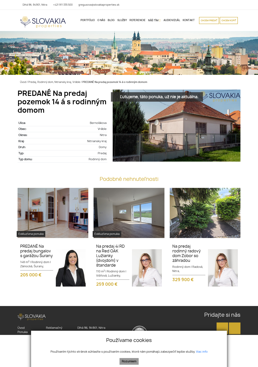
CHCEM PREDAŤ (209, 20)
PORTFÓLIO (88, 20)
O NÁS (101, 20)
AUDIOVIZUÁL (172, 20)
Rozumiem (129, 361)
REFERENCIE (137, 20)
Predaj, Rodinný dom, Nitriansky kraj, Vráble (54, 82)
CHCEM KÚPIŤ (228, 20)
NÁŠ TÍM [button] (153, 20)
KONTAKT (189, 20)
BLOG (111, 20)
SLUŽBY (122, 20)
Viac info (202, 351)
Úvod (22, 82)
